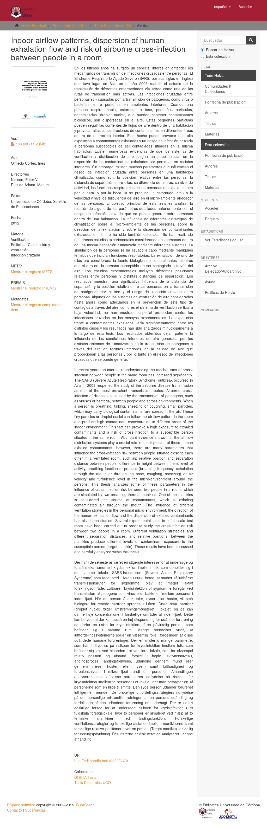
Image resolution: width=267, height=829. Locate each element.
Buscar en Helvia (220, 49)
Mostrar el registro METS (31, 271)
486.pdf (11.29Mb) (30, 143)
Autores (211, 112)
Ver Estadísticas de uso (224, 239)
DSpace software (21, 804)
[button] (222, 6)
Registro (212, 218)
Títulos (210, 123)
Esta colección (218, 56)
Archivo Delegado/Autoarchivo (223, 268)
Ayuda (210, 281)
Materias (212, 134)
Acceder (212, 208)
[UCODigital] (228, 813)
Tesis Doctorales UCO (112, 25)
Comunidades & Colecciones (218, 88)
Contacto (14, 810)
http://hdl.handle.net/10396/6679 (101, 760)
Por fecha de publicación (225, 102)
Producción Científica (70, 25)
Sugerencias (35, 810)
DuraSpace (85, 804)
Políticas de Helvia (220, 292)
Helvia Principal (33, 25)
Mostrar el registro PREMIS (33, 288)
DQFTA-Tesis (85, 777)
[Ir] (251, 40)
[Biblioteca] (207, 813)
